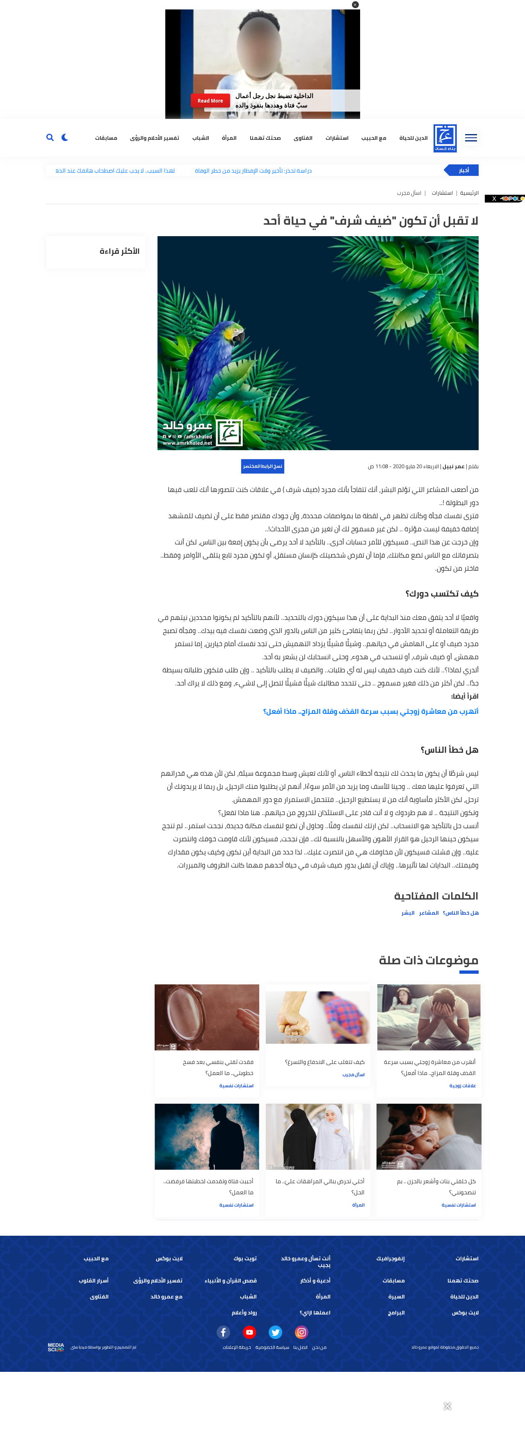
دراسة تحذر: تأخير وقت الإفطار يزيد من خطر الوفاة (219, 170)
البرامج (396, 1312)
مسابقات (106, 137)
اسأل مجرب (353, 1074)
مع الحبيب (373, 137)
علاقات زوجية (463, 1085)
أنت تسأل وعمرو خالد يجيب (306, 1261)
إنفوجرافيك (391, 1258)
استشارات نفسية (236, 1085)
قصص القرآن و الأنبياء (231, 1280)
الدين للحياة (464, 1296)
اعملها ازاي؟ (315, 1312)
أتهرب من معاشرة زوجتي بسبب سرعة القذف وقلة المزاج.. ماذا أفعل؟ (371, 711)
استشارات (337, 137)
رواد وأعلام (244, 1312)
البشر (408, 913)
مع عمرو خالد (167, 1296)
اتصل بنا (300, 1347)
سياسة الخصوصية (272, 1347)
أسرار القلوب (94, 1280)
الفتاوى (303, 137)
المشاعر (429, 913)
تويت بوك (245, 1258)
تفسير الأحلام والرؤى (154, 137)
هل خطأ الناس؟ (461, 913)
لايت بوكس (169, 1258)
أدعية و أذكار (315, 1280)
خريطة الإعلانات (237, 1347)
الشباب (200, 137)
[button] (355, 4)
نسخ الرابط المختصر (262, 466)
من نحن (319, 1347)
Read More (210, 101)
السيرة (396, 1296)
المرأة (229, 137)
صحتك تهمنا (265, 137)
